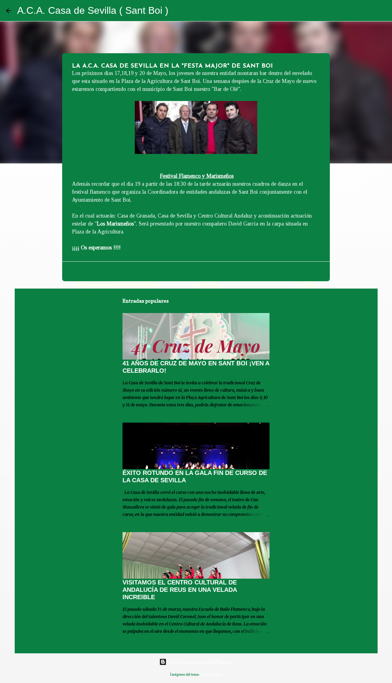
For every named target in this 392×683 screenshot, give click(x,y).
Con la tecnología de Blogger (200, 662)
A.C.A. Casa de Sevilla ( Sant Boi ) (92, 10)
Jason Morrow (211, 674)
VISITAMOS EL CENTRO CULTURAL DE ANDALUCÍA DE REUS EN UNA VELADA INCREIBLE (180, 589)
